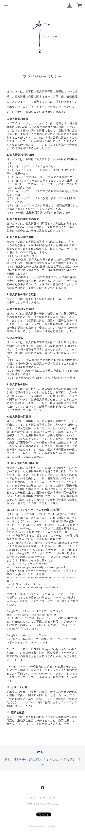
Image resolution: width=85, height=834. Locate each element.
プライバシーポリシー (42, 797)
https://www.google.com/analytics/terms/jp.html (36, 567)
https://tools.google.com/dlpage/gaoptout (32, 614)
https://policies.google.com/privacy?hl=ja (32, 587)
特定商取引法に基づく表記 (42, 803)
